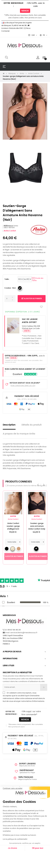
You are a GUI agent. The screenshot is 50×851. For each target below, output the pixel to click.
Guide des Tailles (37, 279)
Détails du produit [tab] (32, 425)
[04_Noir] (20, 288)
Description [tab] (9, 425)
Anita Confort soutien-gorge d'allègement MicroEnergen (13, 528)
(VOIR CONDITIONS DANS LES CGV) (22, 386)
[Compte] (38, 57)
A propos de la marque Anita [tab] (19, 434)
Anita (13, 516)
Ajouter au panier (32, 299)
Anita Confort (10, 231)
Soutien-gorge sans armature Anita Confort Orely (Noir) (36, 528)
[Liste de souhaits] (41, 307)
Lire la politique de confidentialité (15, 839)
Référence (8, 226)
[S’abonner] (43, 687)
